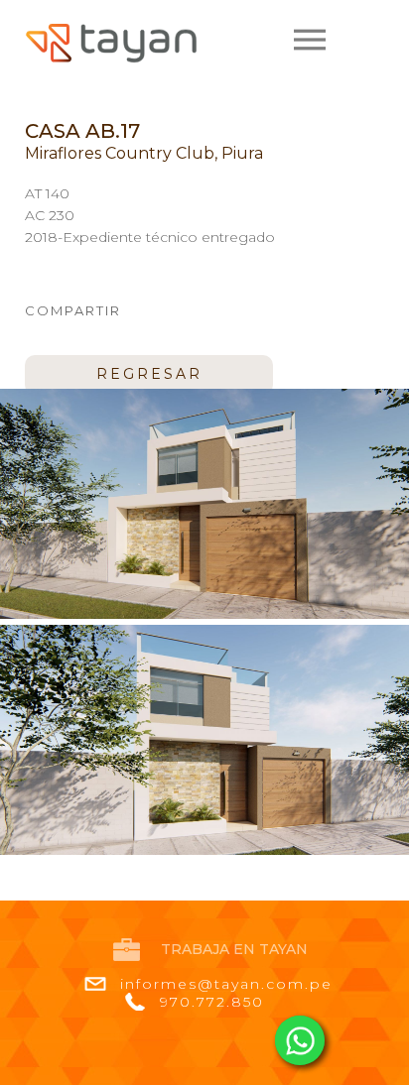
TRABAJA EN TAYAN (234, 949)
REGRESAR (149, 374)
